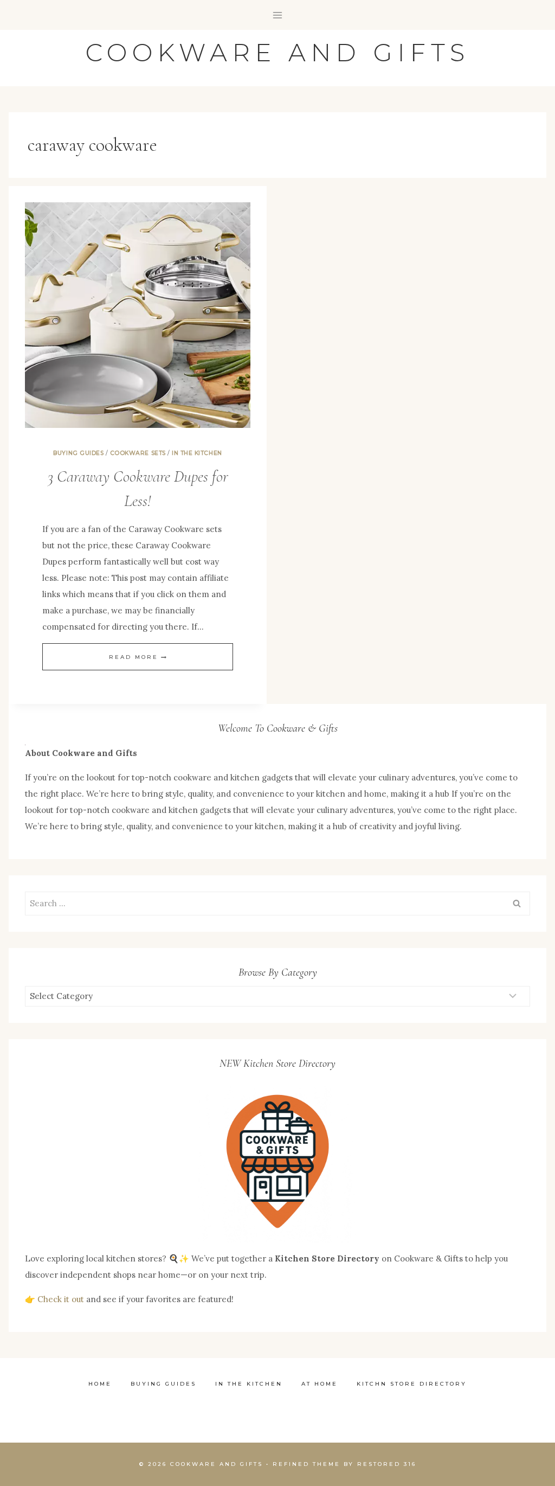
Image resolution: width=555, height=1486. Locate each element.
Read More (137, 657)
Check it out (60, 1299)
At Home (319, 1383)
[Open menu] (278, 15)
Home (100, 1383)
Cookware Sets (138, 453)
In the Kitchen (197, 453)
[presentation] (137, 315)
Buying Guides (78, 453)
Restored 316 (386, 1464)
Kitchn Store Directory (412, 1383)
